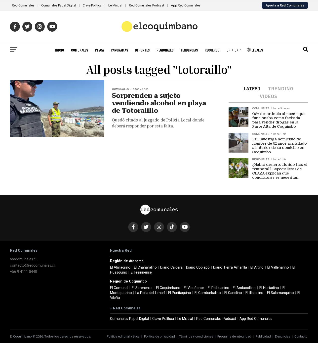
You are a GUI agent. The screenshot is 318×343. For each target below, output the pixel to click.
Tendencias (189, 50)
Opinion (232, 50)
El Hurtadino (269, 288)
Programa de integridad (234, 336)
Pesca (99, 50)
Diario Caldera (171, 267)
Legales (257, 50)
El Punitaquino (179, 293)
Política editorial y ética (123, 336)
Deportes (142, 50)
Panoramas (119, 50)
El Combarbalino (208, 293)
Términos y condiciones (196, 336)
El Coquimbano (168, 288)
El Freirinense (141, 272)
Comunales (79, 50)
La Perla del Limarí (150, 293)
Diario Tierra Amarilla (230, 267)
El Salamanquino (280, 293)
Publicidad (263, 336)
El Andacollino (244, 288)
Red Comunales (23, 5)
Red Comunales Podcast (146, 5)
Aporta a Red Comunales (285, 5)
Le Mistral (115, 5)
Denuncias (282, 336)
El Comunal (119, 288)
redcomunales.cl (23, 259)
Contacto (301, 336)
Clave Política (92, 5)
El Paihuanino (218, 288)
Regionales (165, 50)
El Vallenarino (278, 267)
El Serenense (142, 288)
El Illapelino (254, 293)
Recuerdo (212, 50)
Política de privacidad (159, 336)
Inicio (59, 50)
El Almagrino (120, 267)
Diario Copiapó (198, 267)
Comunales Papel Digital (58, 5)
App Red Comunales (185, 5)
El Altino (257, 267)
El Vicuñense (194, 288)
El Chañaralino (145, 267)
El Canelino (233, 293)
